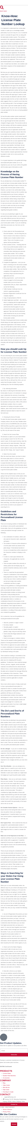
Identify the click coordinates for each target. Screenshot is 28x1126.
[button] (14, 5)
